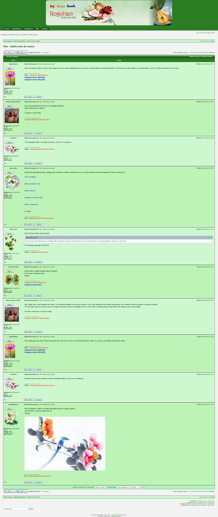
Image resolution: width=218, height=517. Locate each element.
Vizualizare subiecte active (30, 34)
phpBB (100, 515)
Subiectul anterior (194, 56)
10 (193, 52)
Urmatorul (211, 52)
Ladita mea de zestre (33, 41)
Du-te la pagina (177, 52)
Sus (5, 97)
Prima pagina (8, 41)
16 (207, 52)
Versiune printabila (12, 56)
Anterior (185, 52)
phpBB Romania (116, 516)
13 (200, 52)
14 (202, 52)
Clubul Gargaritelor (19, 41)
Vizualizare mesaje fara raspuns (10, 34)
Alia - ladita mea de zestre (18, 46)
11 (195, 52)
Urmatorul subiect (206, 56)
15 (204, 52)
